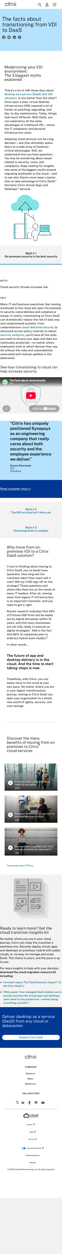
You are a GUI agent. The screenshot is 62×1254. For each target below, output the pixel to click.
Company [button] (31, 1067)
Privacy (31, 1139)
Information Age (15, 865)
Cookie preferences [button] (33, 1155)
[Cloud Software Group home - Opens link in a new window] (31, 1117)
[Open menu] (54, 4)
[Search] (39, 4)
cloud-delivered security (37, 327)
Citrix (30, 865)
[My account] (48, 4)
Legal (31, 1132)
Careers (30, 1124)
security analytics (12, 335)
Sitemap (33, 1162)
